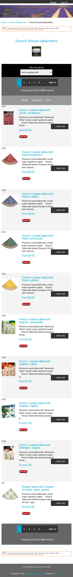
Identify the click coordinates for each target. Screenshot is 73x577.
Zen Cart (58, 573)
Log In (64, 2)
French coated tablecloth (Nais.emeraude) (37, 237)
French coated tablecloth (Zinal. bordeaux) (34, 111)
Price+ (49, 100)
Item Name (37, 100)
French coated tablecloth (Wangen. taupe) (34, 446)
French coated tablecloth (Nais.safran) (37, 279)
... (44, 82)
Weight (24, 100)
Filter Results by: (36, 67)
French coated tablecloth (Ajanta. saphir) (34, 404)
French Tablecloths (18, 22)
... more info (59, 126)
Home (53, 2)
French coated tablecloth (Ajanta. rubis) (34, 363)
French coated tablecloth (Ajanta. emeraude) (34, 321)
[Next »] (52, 82)
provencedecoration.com (34, 573)
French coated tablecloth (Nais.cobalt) (37, 195)
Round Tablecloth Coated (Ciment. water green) (37, 488)
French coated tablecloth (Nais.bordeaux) (37, 153)
